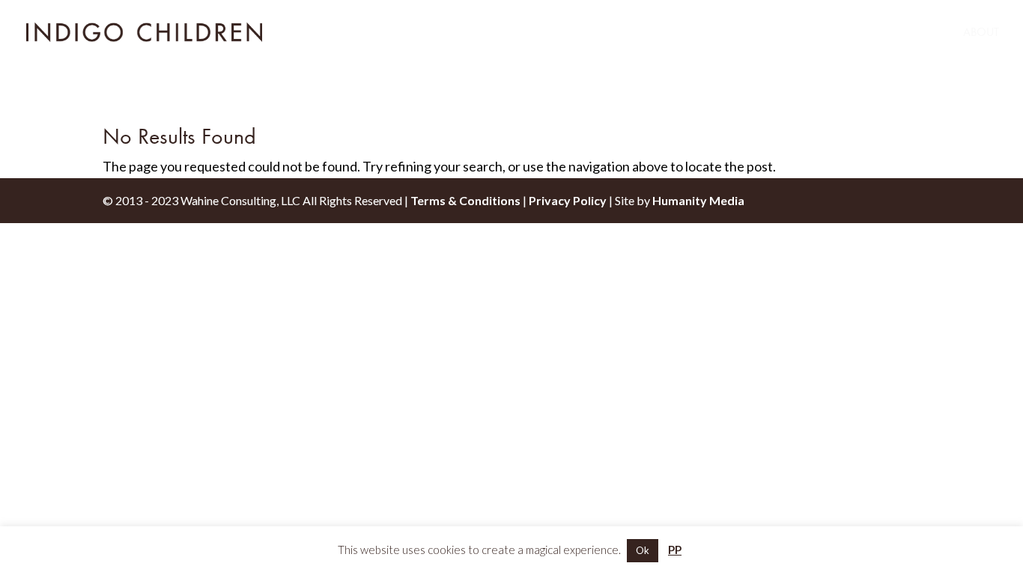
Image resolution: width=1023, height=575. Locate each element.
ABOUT (981, 33)
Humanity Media (698, 200)
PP (675, 549)
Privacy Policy (568, 200)
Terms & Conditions (465, 200)
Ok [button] (642, 550)
